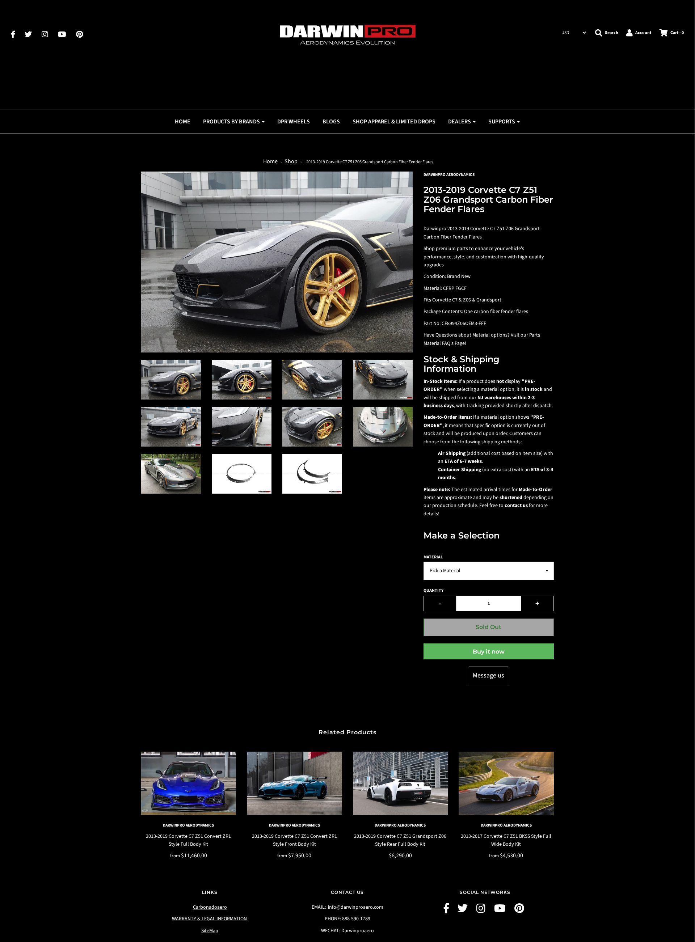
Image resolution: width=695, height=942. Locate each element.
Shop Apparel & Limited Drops (394, 122)
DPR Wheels (293, 122)
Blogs (331, 122)
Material (433, 557)
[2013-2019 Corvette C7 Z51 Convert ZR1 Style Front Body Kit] (294, 783)
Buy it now (489, 651)
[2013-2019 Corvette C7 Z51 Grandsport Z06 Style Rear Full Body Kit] (400, 783)
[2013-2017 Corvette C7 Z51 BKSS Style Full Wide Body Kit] (506, 783)
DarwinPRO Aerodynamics (188, 825)
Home (182, 122)
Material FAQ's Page (444, 343)
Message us (488, 675)
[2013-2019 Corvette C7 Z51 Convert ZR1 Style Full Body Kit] (188, 783)
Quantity (433, 590)
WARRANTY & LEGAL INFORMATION (210, 918)
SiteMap (209, 930)
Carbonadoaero (210, 907)
